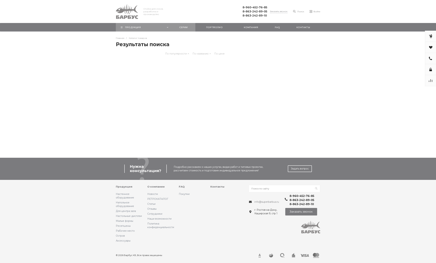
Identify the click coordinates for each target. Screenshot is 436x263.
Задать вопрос (300, 168)
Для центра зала (126, 211)
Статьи (151, 203)
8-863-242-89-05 (255, 11)
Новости (152, 194)
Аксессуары (123, 240)
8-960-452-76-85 (255, 7)
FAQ (182, 186)
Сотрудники (154, 213)
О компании (156, 186)
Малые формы (124, 220)
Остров (120, 235)
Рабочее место (125, 230)
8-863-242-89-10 (255, 15)
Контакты (217, 186)
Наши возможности (159, 218)
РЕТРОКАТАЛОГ (157, 198)
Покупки (184, 194)
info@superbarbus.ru (266, 201)
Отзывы (152, 208)
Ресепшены (123, 225)
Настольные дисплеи (129, 216)
